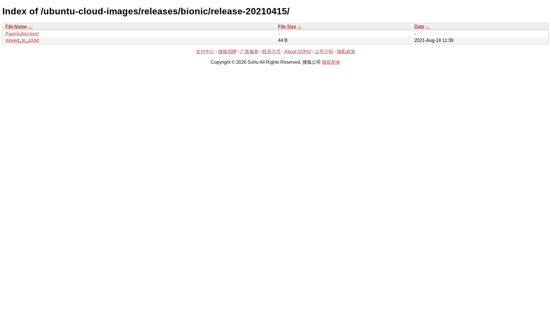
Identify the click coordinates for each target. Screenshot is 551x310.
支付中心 (205, 51)
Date (419, 26)
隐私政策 (346, 51)
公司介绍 (324, 51)
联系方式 (271, 51)
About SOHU (297, 51)
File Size (287, 26)
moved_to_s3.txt (22, 40)
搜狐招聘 (227, 51)
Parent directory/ (22, 33)
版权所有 (331, 62)
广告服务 (249, 51)
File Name (16, 26)
